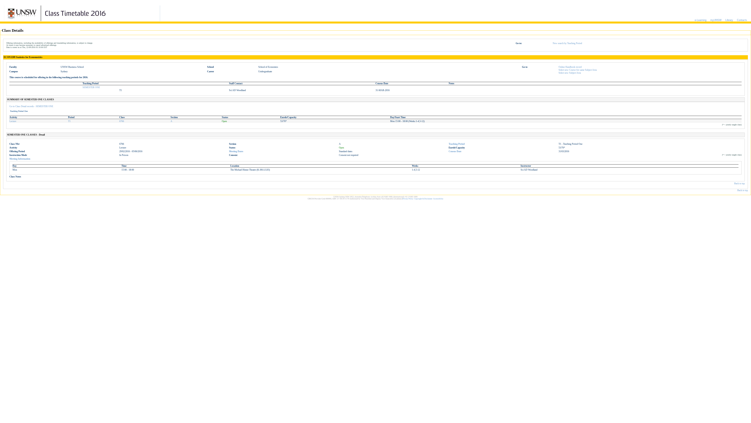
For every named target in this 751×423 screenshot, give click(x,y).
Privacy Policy (407, 199)
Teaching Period (457, 144)
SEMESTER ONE (91, 87)
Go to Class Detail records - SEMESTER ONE (31, 106)
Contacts (742, 20)
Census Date (455, 151)
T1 (69, 121)
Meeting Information (19, 158)
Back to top (739, 183)
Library (729, 20)
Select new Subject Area (570, 72)
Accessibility (438, 199)
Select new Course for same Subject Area (578, 70)
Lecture (12, 121)
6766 (121, 121)
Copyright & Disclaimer (423, 199)
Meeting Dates (236, 151)
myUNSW (715, 20)
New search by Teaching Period (567, 43)
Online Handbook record (570, 67)
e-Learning (700, 20)
